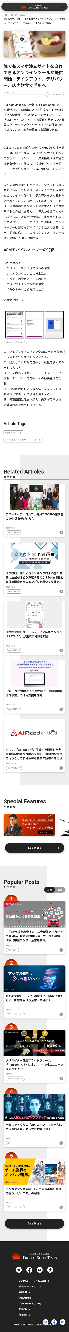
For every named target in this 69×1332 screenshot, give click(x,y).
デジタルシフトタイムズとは (32, 1281)
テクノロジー (12, 950)
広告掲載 (23, 1309)
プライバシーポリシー (29, 1304)
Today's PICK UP (56, 94)
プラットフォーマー (15, 1014)
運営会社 (23, 1292)
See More (34, 847)
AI (8, 1143)
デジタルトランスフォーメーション (24, 440)
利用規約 (23, 1315)
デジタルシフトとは (28, 1287)
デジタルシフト (14, 432)
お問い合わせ (25, 1298)
